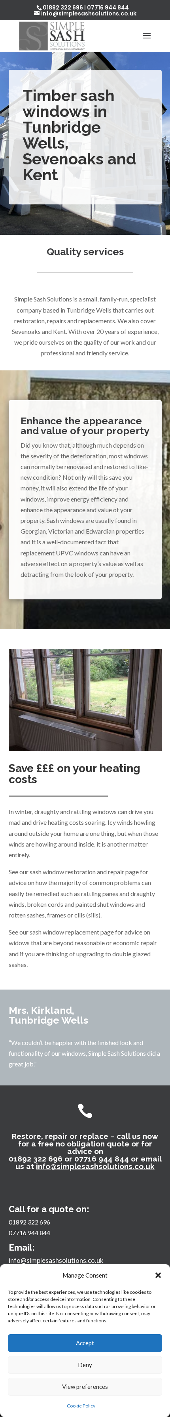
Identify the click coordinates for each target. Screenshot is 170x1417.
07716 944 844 (108, 7)
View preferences (85, 1386)
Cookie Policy (81, 1406)
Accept (85, 1342)
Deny (85, 1364)
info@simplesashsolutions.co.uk (95, 1166)
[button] (158, 1275)
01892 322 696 (63, 7)
